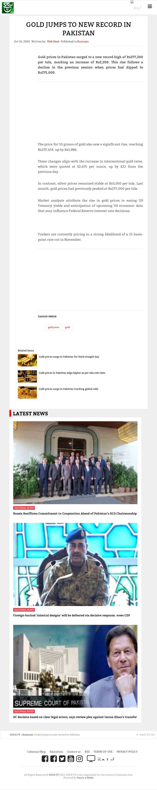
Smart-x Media (85, 777)
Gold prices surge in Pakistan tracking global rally (68, 388)
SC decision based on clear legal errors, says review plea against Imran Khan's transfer (75, 717)
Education (56, 751)
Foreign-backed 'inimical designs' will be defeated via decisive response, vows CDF (71, 615)
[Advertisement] (90, 110)
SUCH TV (54, 774)
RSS (87, 751)
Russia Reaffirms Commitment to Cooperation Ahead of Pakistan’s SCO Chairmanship (75, 513)
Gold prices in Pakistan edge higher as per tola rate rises (72, 372)
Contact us (74, 751)
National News (24, 507)
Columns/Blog (36, 751)
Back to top (147, 734)
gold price (53, 327)
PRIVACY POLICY (127, 751)
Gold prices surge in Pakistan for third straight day (69, 356)
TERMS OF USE (103, 751)
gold (67, 327)
